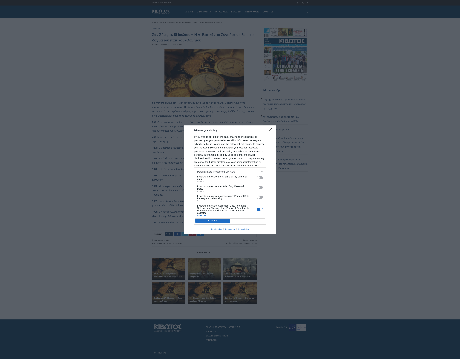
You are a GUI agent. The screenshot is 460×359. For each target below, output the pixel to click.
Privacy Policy (243, 229)
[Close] (271, 130)
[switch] (260, 177)
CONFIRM (212, 220)
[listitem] (230, 172)
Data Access (230, 229)
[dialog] (230, 179)
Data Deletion (216, 229)
